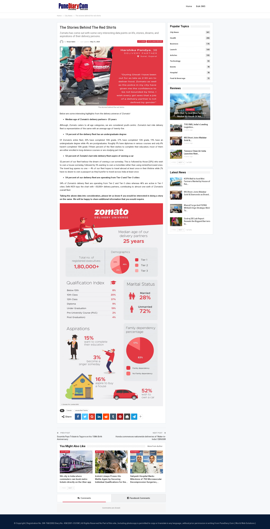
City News (141, 41)
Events (173, 67)
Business (135, 452)
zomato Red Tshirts (81, 410)
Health (173, 38)
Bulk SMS (200, 6)
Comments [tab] (86, 498)
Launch (173, 49)
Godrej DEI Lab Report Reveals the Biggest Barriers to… (197, 221)
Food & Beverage (177, 78)
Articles (99, 452)
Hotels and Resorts (154, 41)
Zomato (69, 410)
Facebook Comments (140, 498)
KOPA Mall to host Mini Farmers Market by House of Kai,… (190, 115)
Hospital (173, 72)
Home (189, 6)
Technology (175, 61)
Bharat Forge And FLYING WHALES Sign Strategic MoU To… (197, 208)
